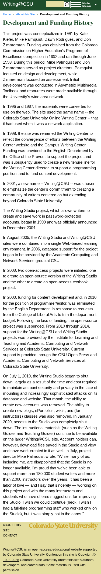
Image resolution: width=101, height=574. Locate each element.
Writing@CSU (18, 4)
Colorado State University (25, 554)
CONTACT (10, 535)
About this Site (25, 14)
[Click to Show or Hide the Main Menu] (84, 4)
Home (7, 14)
